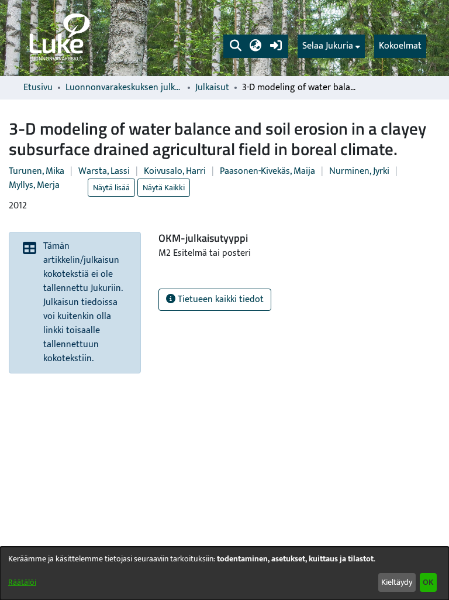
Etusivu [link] (38, 88)
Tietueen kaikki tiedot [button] (219, 299)
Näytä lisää (111, 187)
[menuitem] (331, 46)
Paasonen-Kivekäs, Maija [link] (267, 171)
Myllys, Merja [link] (34, 185)
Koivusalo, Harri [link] (175, 171)
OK (428, 582)
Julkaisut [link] (212, 88)
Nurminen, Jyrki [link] (359, 171)
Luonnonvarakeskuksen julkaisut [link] (123, 88)
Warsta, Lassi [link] (104, 171)
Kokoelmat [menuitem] (400, 46)
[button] (235, 46)
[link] (58, 38)
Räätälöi (22, 582)
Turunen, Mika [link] (36, 171)
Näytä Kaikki (164, 187)
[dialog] (224, 573)
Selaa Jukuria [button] (327, 46)
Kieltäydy (396, 582)
